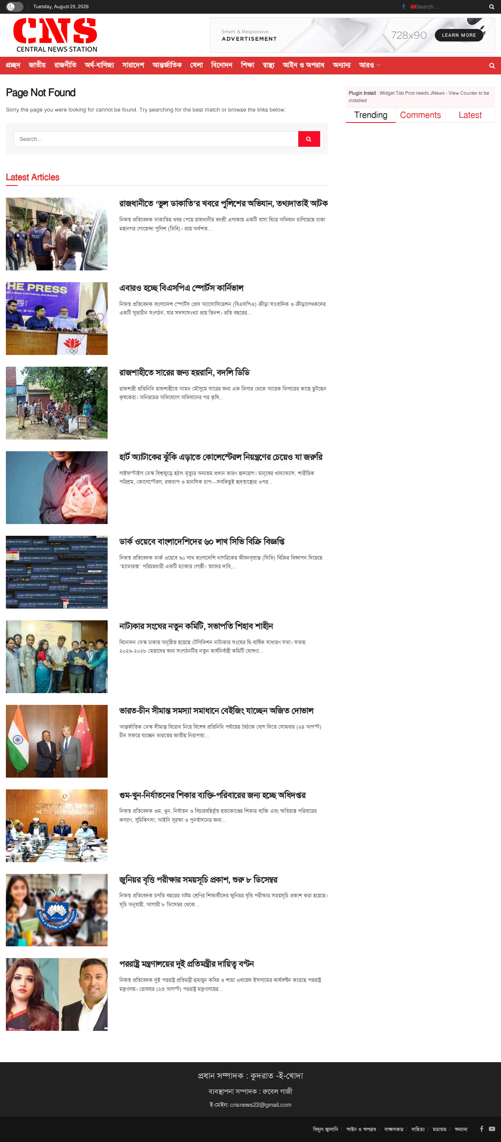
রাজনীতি (65, 65)
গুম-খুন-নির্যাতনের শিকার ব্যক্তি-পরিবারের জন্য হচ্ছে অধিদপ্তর (212, 795)
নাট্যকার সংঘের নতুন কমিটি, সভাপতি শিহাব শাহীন (196, 626)
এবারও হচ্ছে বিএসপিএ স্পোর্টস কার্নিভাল (181, 288)
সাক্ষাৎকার (393, 1129)
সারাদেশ (133, 65)
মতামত (440, 1129)
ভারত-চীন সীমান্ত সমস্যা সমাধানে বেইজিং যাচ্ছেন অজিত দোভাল (216, 710)
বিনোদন (221, 65)
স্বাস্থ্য (268, 65)
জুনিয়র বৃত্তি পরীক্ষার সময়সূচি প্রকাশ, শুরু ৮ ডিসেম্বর (198, 879)
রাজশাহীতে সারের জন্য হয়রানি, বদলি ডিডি (184, 372)
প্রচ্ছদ (13, 65)
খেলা (196, 65)
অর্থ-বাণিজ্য (99, 65)
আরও (366, 65)
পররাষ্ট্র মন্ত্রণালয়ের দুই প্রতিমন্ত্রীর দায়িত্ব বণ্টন (186, 963)
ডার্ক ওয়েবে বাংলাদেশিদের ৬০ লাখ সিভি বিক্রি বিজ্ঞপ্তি (201, 541)
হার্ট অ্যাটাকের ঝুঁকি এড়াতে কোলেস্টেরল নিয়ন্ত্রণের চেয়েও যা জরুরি (220, 457)
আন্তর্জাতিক (167, 65)
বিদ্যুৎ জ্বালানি (325, 1129)
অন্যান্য (342, 65)
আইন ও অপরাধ (303, 65)
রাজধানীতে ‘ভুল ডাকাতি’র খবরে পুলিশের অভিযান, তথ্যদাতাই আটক (223, 203)
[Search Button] (490, 7)
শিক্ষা (247, 65)
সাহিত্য (418, 1129)
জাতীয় (37, 65)
